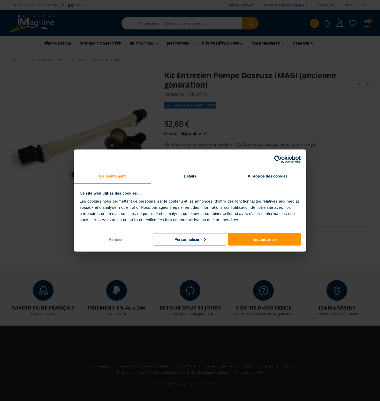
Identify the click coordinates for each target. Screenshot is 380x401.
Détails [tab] (190, 176)
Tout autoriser (264, 239)
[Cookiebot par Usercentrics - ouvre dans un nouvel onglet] (278, 159)
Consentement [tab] (112, 176)
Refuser (116, 239)
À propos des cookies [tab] (267, 176)
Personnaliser (187, 239)
